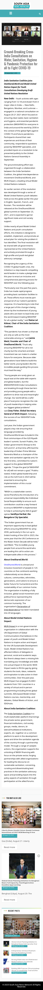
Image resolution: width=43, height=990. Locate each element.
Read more (9, 847)
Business (6, 804)
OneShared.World (12, 564)
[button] (10, 13)
